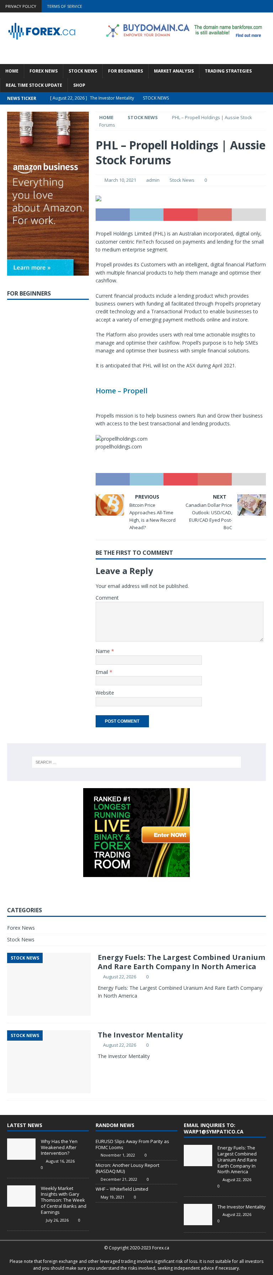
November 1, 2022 (118, 1155)
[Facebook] (225, 6)
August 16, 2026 (60, 1161)
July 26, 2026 (57, 1220)
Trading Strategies (228, 71)
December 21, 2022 (119, 1179)
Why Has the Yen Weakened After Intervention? (59, 1147)
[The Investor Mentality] (198, 1214)
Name (103, 651)
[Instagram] (267, 6)
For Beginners (125, 71)
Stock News (83, 71)
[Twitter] (239, 6)
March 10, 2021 (120, 180)
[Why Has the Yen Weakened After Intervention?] (21, 1149)
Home (11, 71)
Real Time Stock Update (34, 85)
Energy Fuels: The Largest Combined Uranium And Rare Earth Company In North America (181, 961)
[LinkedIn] (253, 6)
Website (105, 692)
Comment (107, 597)
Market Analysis (174, 71)
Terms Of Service (64, 6)
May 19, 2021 (112, 1197)
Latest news (24, 1125)
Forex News (44, 71)
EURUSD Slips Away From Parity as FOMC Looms (132, 1144)
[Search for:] (136, 762)
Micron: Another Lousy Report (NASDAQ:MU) (127, 1168)
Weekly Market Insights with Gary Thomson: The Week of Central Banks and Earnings (63, 1200)
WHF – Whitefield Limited (122, 1189)
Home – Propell (122, 390)
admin (153, 180)
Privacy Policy (20, 6)
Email (102, 672)
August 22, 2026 (119, 976)
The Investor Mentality (140, 1035)
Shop (79, 85)
